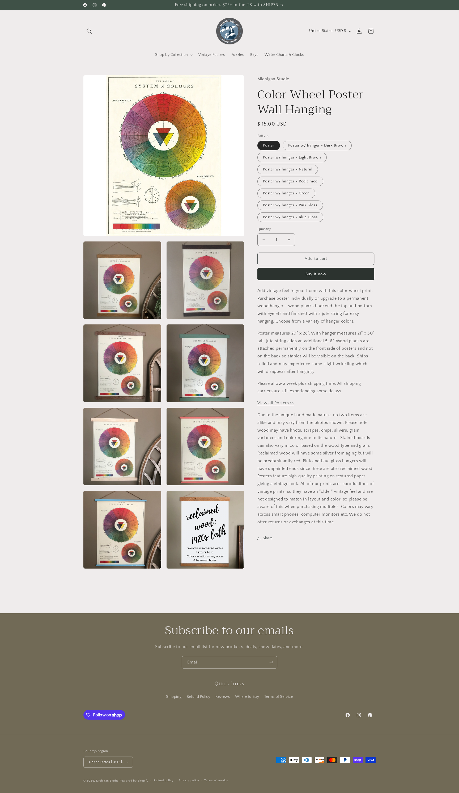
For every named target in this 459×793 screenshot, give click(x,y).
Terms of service (216, 780)
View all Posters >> (275, 402)
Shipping (173, 697)
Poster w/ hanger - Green (286, 193)
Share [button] (268, 538)
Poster (268, 145)
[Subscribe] (271, 662)
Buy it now (315, 274)
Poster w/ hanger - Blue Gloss (290, 217)
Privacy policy (189, 780)
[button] (89, 31)
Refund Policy (198, 697)
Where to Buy (247, 697)
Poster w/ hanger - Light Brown (292, 157)
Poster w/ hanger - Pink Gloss (290, 205)
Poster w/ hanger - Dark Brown (317, 145)
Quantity (264, 229)
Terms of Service (278, 697)
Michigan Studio (107, 780)
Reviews (222, 697)
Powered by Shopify (134, 780)
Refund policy (163, 780)
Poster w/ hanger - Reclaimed (290, 181)
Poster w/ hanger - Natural (287, 169)
